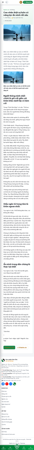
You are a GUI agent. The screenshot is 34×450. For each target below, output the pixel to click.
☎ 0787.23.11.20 (6, 380)
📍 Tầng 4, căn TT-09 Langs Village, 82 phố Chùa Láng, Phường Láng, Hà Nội (15, 370)
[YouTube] (6, 383)
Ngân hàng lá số (6, 404)
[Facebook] (3, 383)
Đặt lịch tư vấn (5, 416)
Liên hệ (4, 424)
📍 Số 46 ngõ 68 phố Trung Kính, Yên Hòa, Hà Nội (15, 374)
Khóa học (4, 391)
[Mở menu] (2, 2)
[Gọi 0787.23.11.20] (14, 383)
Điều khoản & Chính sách (8, 434)
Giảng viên (4, 394)
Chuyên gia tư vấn (6, 396)
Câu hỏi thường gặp (7, 422)
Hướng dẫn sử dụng (7, 419)
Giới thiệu (4, 431)
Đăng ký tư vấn (9, 347)
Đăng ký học (5, 414)
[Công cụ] (21, 2)
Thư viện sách (5, 401)
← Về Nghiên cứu (22, 347)
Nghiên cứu (6, 9)
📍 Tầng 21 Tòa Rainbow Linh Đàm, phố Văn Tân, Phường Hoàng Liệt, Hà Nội (15, 377)
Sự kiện (3, 407)
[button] (6, 2)
